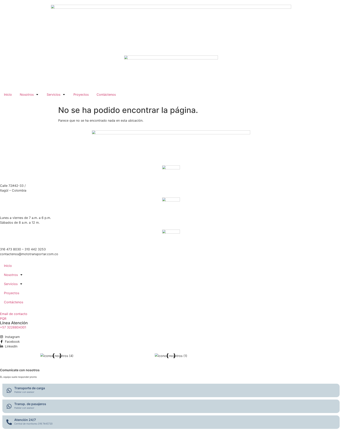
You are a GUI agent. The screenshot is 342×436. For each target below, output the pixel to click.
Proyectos (81, 94)
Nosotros (27, 94)
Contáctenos (106, 94)
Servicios (53, 94)
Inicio (8, 94)
